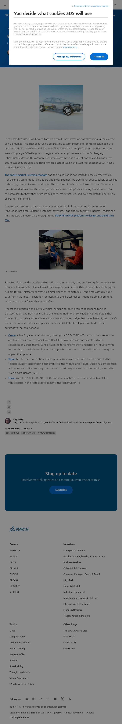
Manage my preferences (69, 57)
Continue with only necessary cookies (91, 6)
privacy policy (70, 47)
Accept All (99, 57)
